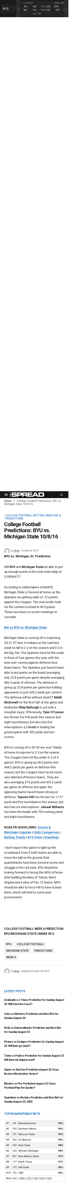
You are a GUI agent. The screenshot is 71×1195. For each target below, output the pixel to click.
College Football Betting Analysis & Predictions (33, 517)
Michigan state (17, 950)
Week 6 (11, 957)
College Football (30, 944)
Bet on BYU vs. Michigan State (25, 627)
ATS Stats (35, 837)
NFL (15, 1178)
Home (7, 501)
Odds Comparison (46, 832)
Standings (51, 837)
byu (9, 944)
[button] (6, 495)
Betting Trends (14, 837)
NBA (22, 1178)
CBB (35, 1178)
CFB (29, 1178)
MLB (42, 1178)
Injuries (26, 832)
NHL (49, 1178)
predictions (43, 950)
